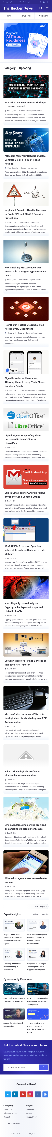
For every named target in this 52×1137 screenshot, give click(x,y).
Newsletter (26, 16)
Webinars (43, 16)
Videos (36, 914)
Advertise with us (10, 1113)
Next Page (41, 906)
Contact (6, 1117)
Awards (29, 1113)
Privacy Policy (31, 1117)
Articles (45, 914)
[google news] (44, 1094)
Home (8, 16)
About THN (7, 1110)
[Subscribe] (43, 1067)
